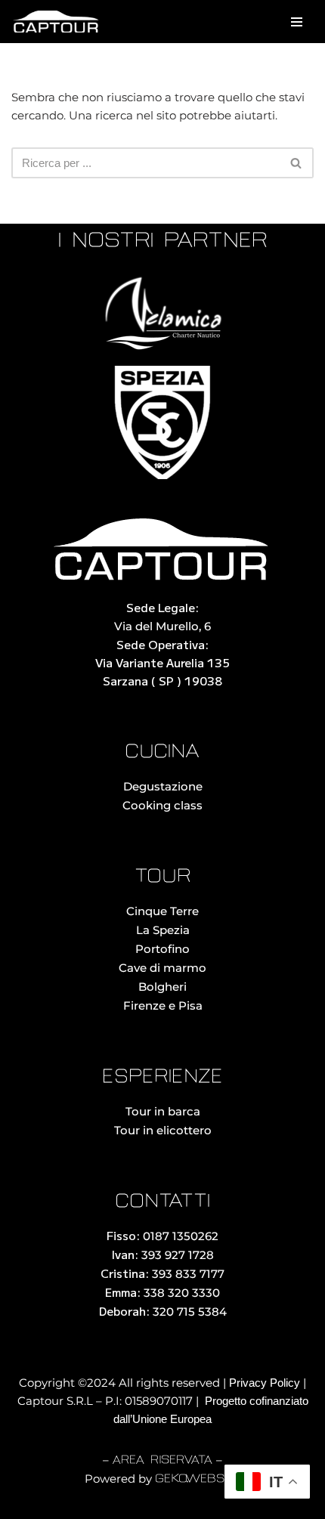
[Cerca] (297, 162)
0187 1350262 (180, 1236)
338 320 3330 (182, 1292)
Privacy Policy (264, 1382)
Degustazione (163, 786)
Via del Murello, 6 (162, 626)
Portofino (162, 949)
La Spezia (163, 930)
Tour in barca (162, 1111)
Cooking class (162, 805)
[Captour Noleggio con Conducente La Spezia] (56, 21)
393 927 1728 (177, 1255)
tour (162, 877)
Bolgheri (162, 986)
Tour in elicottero (163, 1130)
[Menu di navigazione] (297, 22)
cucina (162, 752)
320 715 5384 (190, 1311)
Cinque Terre (162, 911)
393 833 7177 (188, 1274)
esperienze (162, 1077)
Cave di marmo (162, 968)
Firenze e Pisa (163, 1005)
